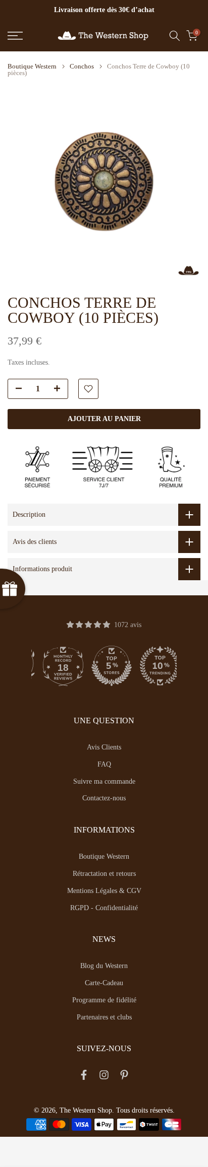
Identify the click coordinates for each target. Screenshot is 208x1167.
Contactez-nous (104, 798)
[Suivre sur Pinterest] (124, 1076)
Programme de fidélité (104, 1000)
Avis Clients (104, 747)
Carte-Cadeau (104, 983)
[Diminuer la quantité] (15, 389)
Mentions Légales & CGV (104, 891)
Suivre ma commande (104, 781)
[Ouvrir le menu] (29, 36)
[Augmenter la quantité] (60, 389)
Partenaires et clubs (104, 1017)
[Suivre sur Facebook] (84, 1076)
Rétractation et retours (104, 873)
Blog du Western (104, 966)
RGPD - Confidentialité (104, 908)
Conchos (82, 66)
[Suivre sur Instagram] (104, 1076)
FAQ (104, 764)
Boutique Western (32, 66)
